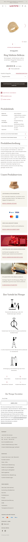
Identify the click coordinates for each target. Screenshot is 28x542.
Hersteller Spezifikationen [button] (9, 133)
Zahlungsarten (5, 472)
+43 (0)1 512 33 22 (6, 435)
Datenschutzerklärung (7, 500)
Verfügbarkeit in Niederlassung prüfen (14, 84)
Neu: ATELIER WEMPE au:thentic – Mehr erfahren (14, 2)
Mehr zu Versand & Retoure (9, 203)
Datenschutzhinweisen (6, 423)
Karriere (3, 492)
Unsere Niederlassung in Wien (9, 444)
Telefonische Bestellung (8, 464)
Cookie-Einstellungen (7, 477)
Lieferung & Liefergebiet (7, 470)
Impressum (4, 505)
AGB (2, 503)
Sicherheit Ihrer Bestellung (8, 475)
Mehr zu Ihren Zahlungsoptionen (10, 229)
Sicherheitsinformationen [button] (9, 137)
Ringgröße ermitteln (21, 73)
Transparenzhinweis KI (7, 508)
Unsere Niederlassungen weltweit (10, 447)
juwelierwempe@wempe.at (19, 417)
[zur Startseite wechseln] (14, 6)
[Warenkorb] (25, 6)
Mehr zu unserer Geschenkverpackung (12, 257)
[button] (8, 93)
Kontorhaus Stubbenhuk (7, 490)
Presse (3, 497)
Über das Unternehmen (7, 487)
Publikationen (5, 495)
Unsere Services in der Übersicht (10, 457)
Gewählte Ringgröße (6, 73)
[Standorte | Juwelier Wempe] (22, 6)
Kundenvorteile (5, 459)
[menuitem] (2, 6)
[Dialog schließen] (27, 1)
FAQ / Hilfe (4, 462)
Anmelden (14, 403)
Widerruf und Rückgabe (7, 467)
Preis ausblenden (15, 68)
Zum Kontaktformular (7, 442)
